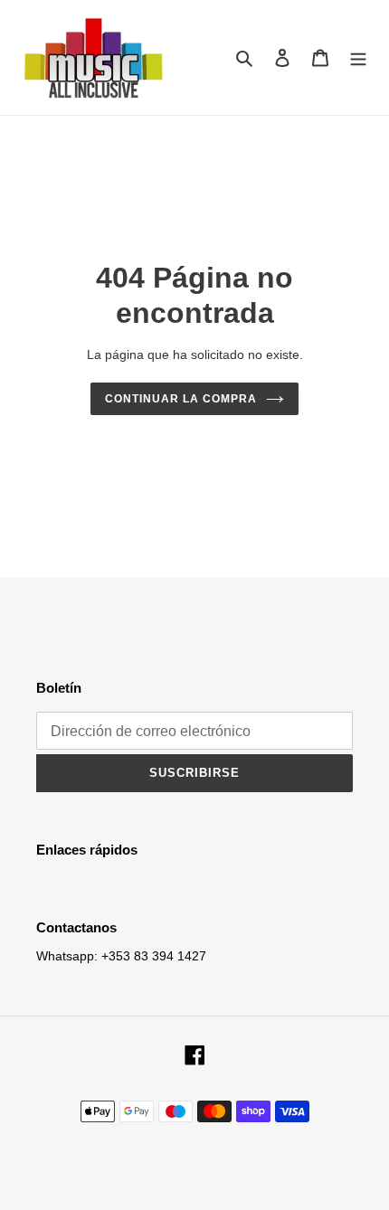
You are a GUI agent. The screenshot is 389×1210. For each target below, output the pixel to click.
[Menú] (358, 57)
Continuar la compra (180, 398)
